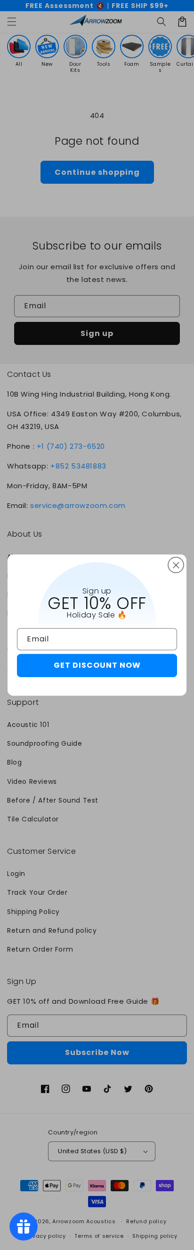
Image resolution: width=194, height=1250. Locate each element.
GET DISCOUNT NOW (97, 665)
